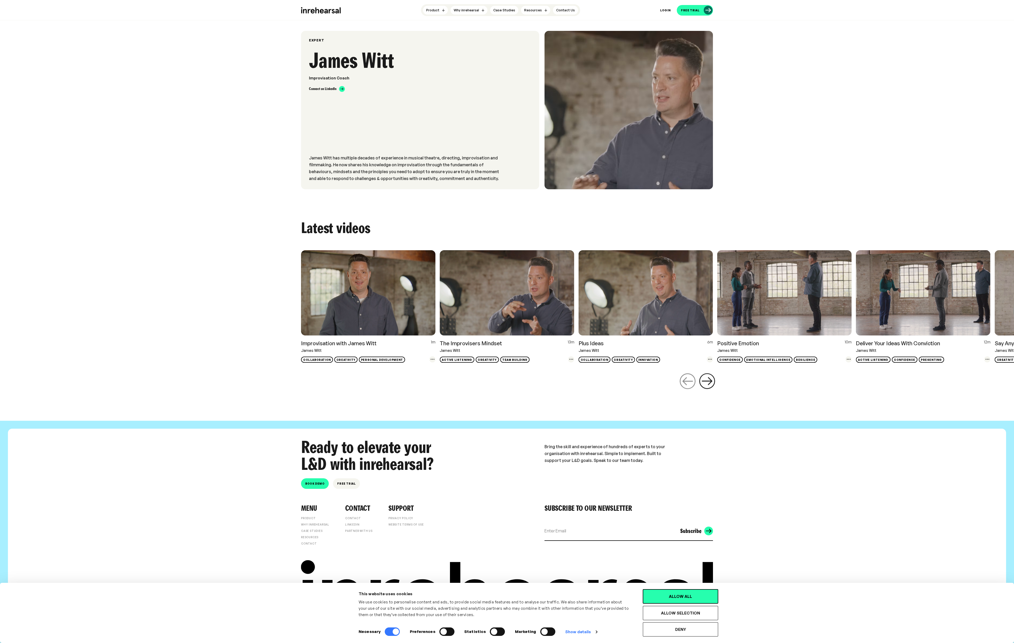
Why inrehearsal (315, 524)
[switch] (446, 631)
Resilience (805, 359)
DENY (680, 629)
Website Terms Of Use (406, 524)
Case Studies (312, 530)
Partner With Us (359, 530)
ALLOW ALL (680, 596)
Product (308, 518)
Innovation (648, 359)
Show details (578, 631)
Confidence (730, 359)
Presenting (931, 359)
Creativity (345, 359)
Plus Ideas (591, 343)
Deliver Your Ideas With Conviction (898, 343)
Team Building (515, 359)
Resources (309, 537)
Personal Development (382, 359)
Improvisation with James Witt (339, 343)
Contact (309, 543)
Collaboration (317, 359)
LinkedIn (352, 524)
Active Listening (457, 359)
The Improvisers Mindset (471, 343)
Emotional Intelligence (768, 359)
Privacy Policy (400, 518)
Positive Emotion (738, 343)
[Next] (707, 381)
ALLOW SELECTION (680, 613)
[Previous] (688, 381)
